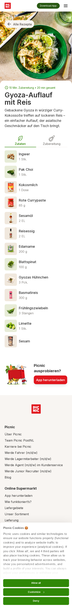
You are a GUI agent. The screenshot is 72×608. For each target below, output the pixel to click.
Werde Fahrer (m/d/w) (21, 453)
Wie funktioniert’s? (18, 502)
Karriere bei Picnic (18, 446)
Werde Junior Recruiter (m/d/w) (28, 471)
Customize (34, 591)
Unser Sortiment (17, 514)
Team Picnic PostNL (19, 440)
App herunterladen (50, 380)
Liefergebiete (14, 508)
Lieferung (11, 520)
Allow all (36, 582)
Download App (48, 5)
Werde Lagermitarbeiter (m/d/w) (28, 459)
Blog (8, 477)
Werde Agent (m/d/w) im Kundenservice (34, 465)
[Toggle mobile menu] (65, 6)
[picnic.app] (8, 6)
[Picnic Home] (36, 409)
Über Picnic (13, 434)
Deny (36, 600)
